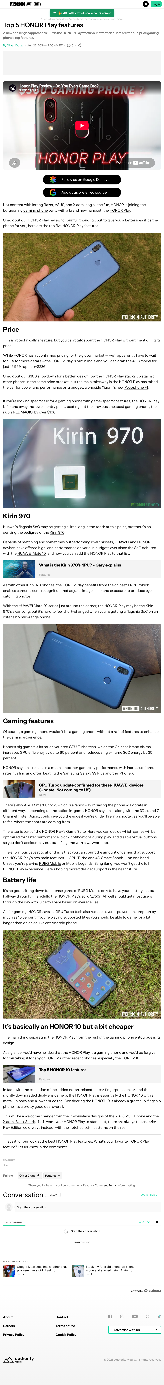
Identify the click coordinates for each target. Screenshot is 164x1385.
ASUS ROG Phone (130, 1116)
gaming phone (35, 210)
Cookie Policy (66, 1335)
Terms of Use (65, 1326)
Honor (6, 1165)
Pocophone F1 (136, 387)
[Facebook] (110, 1316)
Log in (144, 1195)
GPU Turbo (78, 747)
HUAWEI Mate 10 (31, 553)
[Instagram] (122, 1316)
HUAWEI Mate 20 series (38, 606)
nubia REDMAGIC (17, 412)
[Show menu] (4, 4)
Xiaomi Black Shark (19, 1122)
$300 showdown (42, 376)
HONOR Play (120, 210)
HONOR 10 (130, 1058)
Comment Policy (105, 1185)
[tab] (14, 1222)
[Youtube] (135, 1316)
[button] (82, 4)
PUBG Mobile (50, 863)
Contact (62, 1317)
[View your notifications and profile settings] (157, 1222)
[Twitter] (147, 1316)
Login (156, 4)
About (8, 1317)
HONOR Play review (44, 220)
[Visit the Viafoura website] (152, 1290)
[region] (82, 1243)
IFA (11, 361)
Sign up (154, 1195)
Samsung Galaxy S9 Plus (83, 773)
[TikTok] (159, 1316)
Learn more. (116, 19)
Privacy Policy (13, 1335)
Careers (9, 1326)
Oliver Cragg (15, 45)
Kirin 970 (57, 532)
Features (9, 1160)
